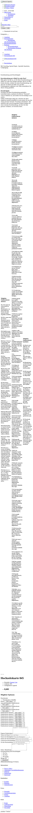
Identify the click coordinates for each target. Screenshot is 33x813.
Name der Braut (5, 735)
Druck (2, 701)
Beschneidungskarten (10, 43)
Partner (6, 794)
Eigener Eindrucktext (6, 733)
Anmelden (11, 15)
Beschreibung (8, 63)
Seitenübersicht (8, 785)
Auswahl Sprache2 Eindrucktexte (10, 706)
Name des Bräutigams (7, 737)
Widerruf (6, 771)
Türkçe (12, 8)
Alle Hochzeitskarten (10, 42)
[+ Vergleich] (3, 674)
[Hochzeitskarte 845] (10, 58)
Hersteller (7, 791)
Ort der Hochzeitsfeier (7, 742)
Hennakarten (11, 40)
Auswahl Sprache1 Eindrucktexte (10, 703)
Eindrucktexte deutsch (7, 712)
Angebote (7, 37)
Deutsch (12, 4)
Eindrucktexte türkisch (7, 717)
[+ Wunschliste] (1, 674)
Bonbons (6, 45)
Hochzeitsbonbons (13, 46)
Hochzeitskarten (8, 38)
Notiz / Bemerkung (6, 750)
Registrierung (11, 14)
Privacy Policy (8, 768)
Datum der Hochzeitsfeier (8, 738)
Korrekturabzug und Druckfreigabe (10, 751)
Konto (6, 803)
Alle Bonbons (8, 49)
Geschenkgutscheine (10, 793)
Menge (3, 758)
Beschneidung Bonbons (14, 48)
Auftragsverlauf (8, 804)
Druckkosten (4, 698)
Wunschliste (7, 806)
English (12, 6)
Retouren (6, 783)
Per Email (5, 756)
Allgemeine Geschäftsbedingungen (14, 770)
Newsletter (7, 807)
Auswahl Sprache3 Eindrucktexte (10, 709)
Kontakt (6, 781)
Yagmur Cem (13, 682)
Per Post (5, 755)
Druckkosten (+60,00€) (9, 700)
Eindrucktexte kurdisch (7, 722)
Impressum (7, 775)
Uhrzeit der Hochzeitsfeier (8, 740)
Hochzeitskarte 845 (9, 55)
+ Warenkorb (4, 760)
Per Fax (5, 753)
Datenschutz (7, 773)
